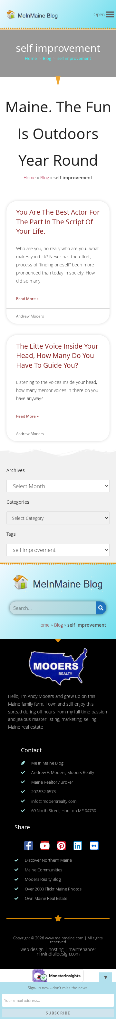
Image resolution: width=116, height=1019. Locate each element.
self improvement (74, 58)
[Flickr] (94, 845)
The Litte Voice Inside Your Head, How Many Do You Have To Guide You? (57, 356)
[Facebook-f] (28, 845)
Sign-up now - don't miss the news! (58, 988)
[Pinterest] (61, 845)
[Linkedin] (77, 845)
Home (30, 177)
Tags (11, 534)
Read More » (27, 298)
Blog (44, 177)
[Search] (101, 607)
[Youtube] (45, 845)
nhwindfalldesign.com (58, 954)
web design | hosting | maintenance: (58, 949)
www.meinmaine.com (64, 938)
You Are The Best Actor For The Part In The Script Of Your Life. (58, 221)
